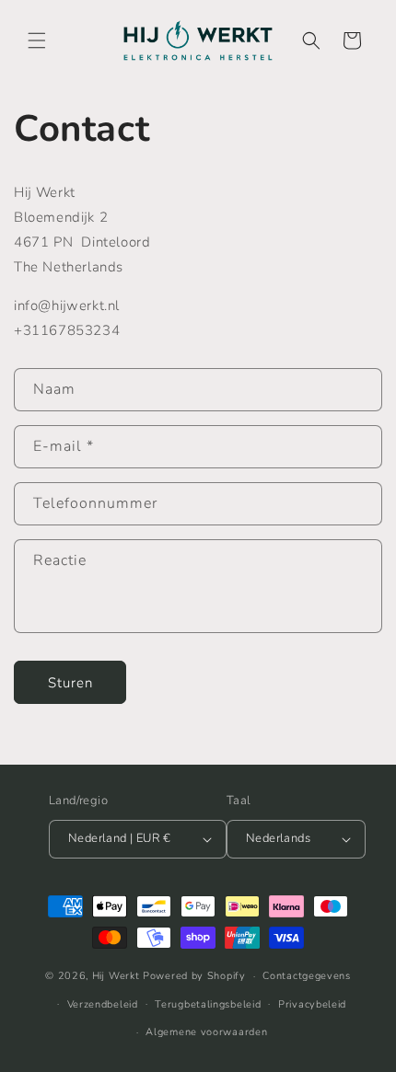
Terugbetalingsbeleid (208, 1004)
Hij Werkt (116, 976)
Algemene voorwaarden (206, 1032)
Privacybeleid (312, 1004)
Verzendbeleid (102, 1004)
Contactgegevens (306, 976)
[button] (37, 40)
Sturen (70, 683)
